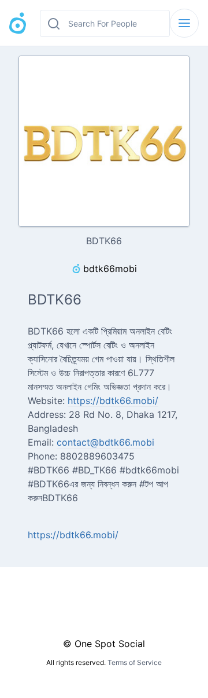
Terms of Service (134, 662)
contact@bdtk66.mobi (105, 442)
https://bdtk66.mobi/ (113, 400)
